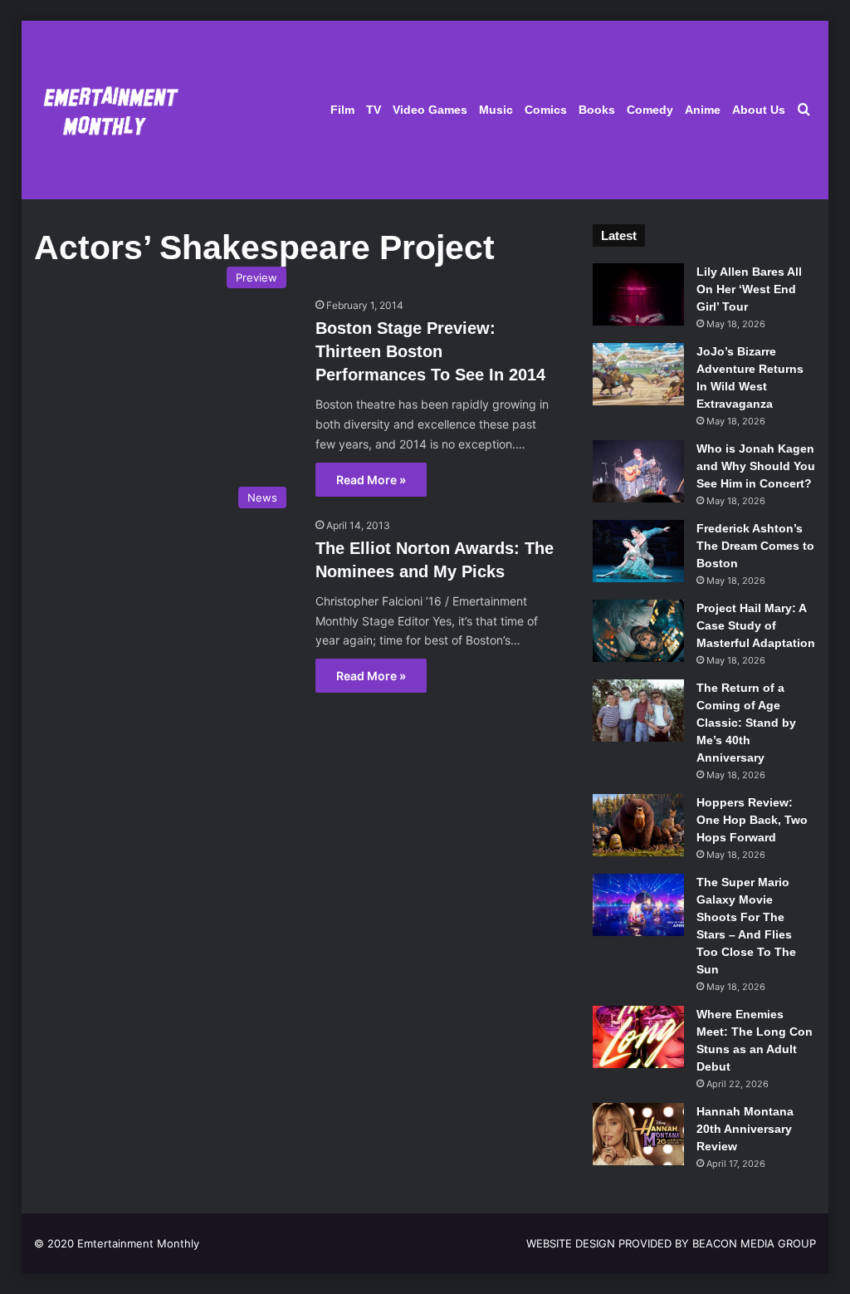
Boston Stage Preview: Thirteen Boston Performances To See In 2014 (430, 351)
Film (342, 109)
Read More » (371, 480)
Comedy (650, 109)
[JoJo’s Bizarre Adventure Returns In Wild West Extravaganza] (638, 374)
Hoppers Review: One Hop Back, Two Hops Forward (752, 820)
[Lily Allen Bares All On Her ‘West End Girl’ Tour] (638, 294)
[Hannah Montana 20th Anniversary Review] (638, 1134)
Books (597, 109)
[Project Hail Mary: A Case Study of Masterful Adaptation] (638, 631)
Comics (546, 109)
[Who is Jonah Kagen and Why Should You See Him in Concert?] (638, 471)
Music (496, 109)
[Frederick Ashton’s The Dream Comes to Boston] (638, 551)
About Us (758, 109)
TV (373, 109)
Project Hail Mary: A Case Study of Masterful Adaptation (755, 625)
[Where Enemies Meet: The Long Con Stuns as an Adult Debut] (638, 1037)
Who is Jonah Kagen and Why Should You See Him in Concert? (755, 466)
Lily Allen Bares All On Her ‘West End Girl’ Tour (749, 289)
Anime (703, 109)
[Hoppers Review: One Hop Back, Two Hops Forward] (638, 825)
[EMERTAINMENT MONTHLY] (106, 110)
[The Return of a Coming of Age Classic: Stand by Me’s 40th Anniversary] (638, 710)
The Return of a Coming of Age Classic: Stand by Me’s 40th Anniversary (746, 722)
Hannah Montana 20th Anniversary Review (745, 1129)
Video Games (430, 109)
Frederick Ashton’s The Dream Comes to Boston (755, 546)
